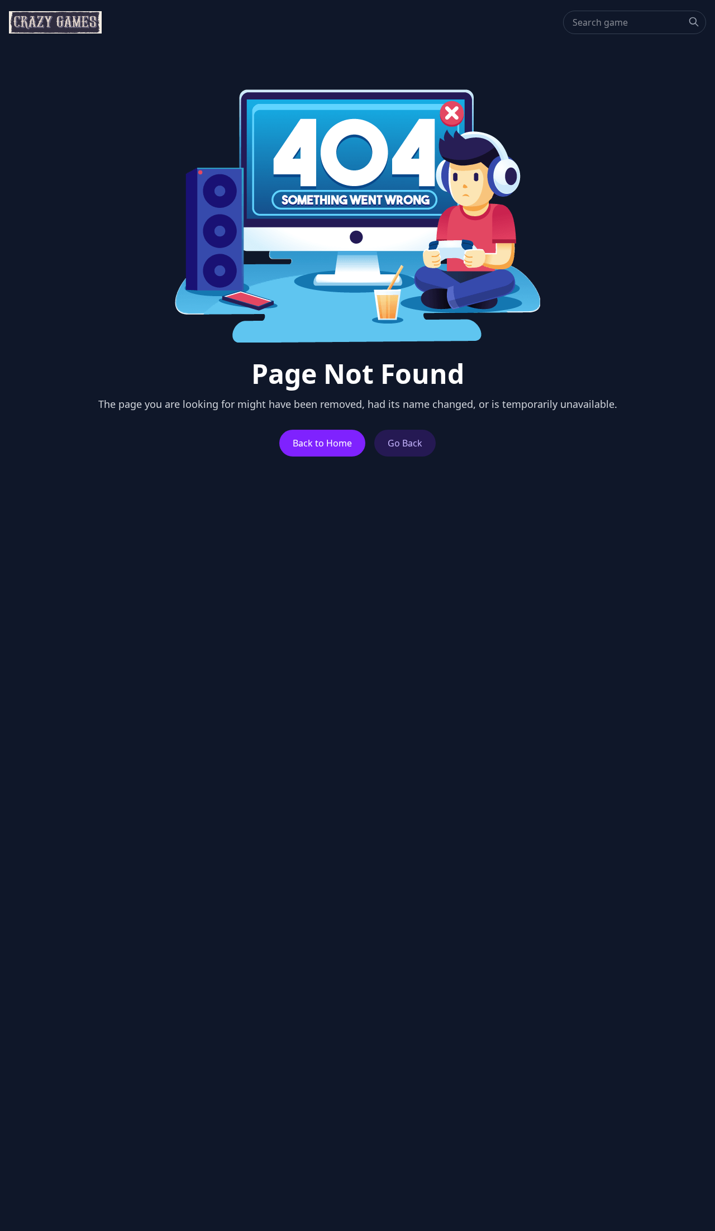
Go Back (405, 443)
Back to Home (322, 443)
